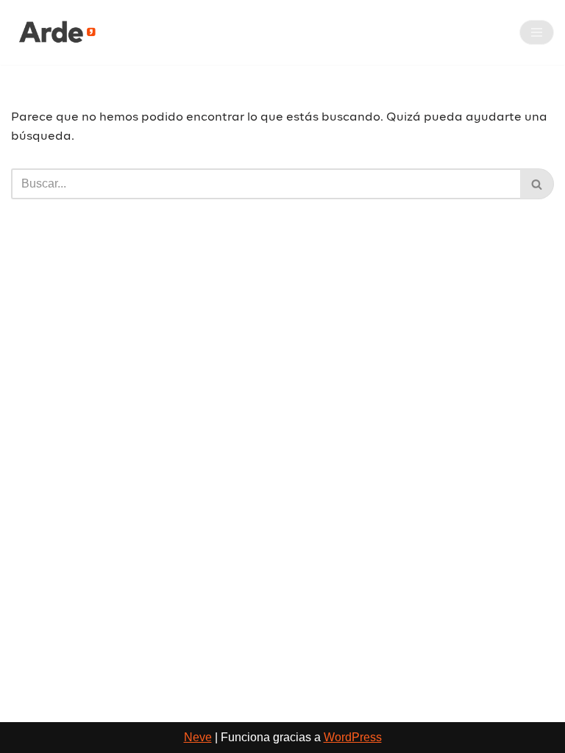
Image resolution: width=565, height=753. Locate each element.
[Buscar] (537, 183)
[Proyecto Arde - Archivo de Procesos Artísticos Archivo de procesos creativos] (55, 32)
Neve (198, 737)
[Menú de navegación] (536, 32)
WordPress (353, 737)
